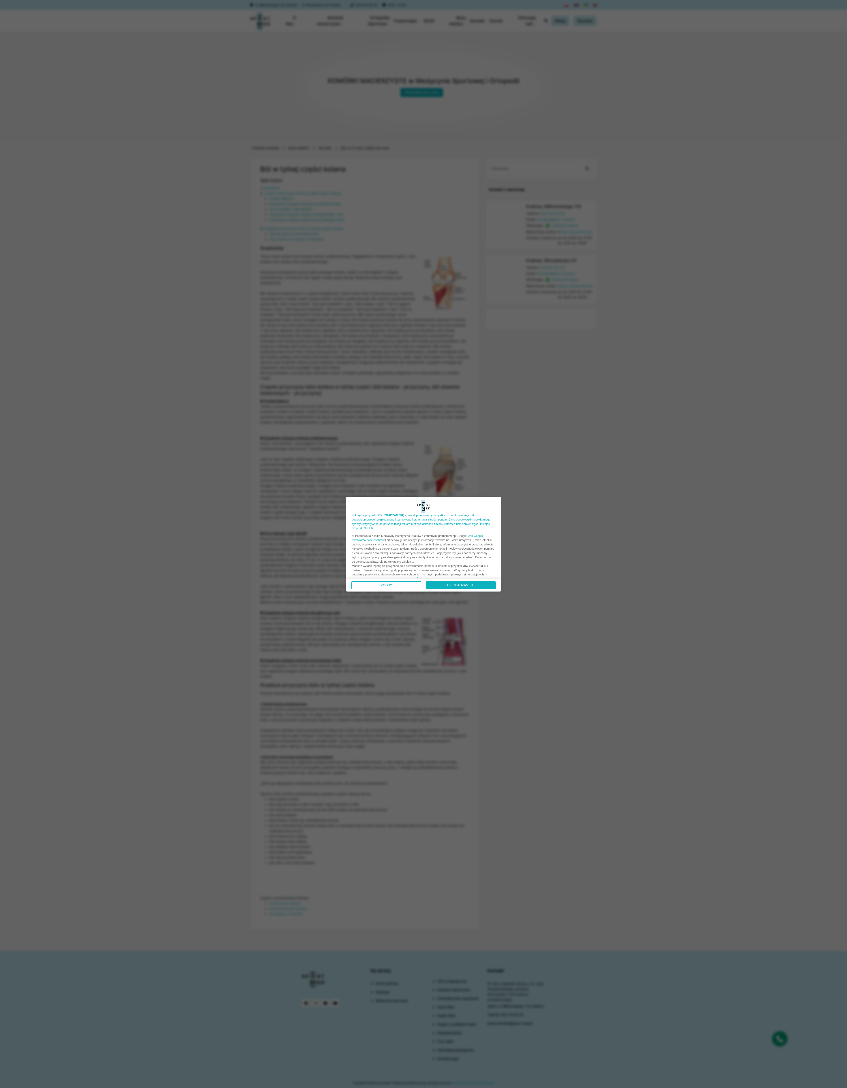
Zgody (386, 585)
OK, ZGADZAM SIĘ (460, 585)
